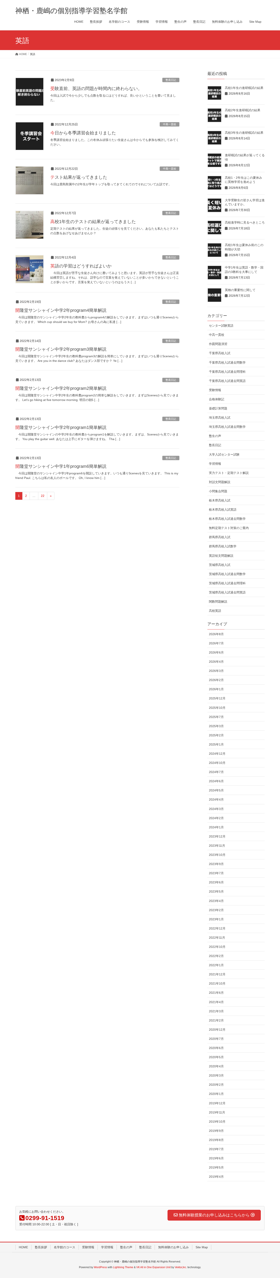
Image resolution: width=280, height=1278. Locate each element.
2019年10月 (217, 1121)
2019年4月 (216, 1176)
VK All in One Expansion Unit (153, 1267)
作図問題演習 (218, 344)
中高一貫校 (169, 124)
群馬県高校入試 (219, 537)
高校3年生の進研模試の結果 (244, 132)
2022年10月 (217, 947)
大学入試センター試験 (224, 454)
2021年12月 (217, 974)
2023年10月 (217, 855)
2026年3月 (216, 671)
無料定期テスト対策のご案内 (229, 528)
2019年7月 (216, 1149)
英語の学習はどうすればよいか (81, 266)
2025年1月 (216, 744)
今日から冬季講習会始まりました (83, 132)
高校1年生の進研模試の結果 (244, 88)
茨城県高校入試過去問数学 (227, 574)
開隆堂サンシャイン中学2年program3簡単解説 (61, 349)
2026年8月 (216, 634)
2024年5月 (216, 790)
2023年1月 (216, 919)
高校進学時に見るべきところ (245, 222)
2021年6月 (216, 992)
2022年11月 (217, 937)
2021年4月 (216, 1002)
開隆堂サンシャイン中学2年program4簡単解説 (61, 310)
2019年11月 (217, 1112)
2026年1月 (216, 689)
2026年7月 (216, 643)
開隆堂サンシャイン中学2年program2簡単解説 (61, 388)
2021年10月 (217, 983)
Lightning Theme (123, 1267)
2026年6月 (216, 652)
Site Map (202, 1247)
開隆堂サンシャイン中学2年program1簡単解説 (61, 427)
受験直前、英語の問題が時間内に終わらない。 (96, 88)
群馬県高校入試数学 (222, 546)
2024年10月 (217, 763)
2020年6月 (216, 1048)
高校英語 (215, 610)
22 (42, 496)
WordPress (100, 1267)
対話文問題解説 (219, 482)
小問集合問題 (218, 491)
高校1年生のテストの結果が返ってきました (93, 221)
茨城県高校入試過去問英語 (227, 592)
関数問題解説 (218, 601)
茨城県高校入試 (219, 565)
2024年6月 (216, 781)
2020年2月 (216, 1084)
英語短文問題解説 (221, 555)
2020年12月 (217, 1029)
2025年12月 (217, 698)
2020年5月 (216, 1057)
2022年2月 (216, 956)
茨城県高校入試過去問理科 (227, 583)
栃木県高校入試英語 (222, 509)
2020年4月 (216, 1066)
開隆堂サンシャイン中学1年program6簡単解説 (61, 466)
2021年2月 (216, 1020)
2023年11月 (217, 845)
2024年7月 (216, 772)
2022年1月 (216, 965)
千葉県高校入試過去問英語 (227, 381)
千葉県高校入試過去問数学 (227, 362)
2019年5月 (216, 1167)
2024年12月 (217, 753)
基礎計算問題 (218, 408)
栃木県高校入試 (219, 500)
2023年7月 (216, 873)
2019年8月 (216, 1140)
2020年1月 (216, 1094)
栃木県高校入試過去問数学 (227, 518)
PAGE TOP (269, 1236)
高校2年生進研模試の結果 (242, 110)
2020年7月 (216, 1038)
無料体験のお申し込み (173, 1247)
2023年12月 (217, 836)
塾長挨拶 (41, 1247)
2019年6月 (216, 1158)
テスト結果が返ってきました (78, 177)
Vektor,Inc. (181, 1267)
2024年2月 (216, 818)
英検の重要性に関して (240, 290)
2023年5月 (216, 891)
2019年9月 (216, 1130)
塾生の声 (215, 436)
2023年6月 (216, 882)
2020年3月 (216, 1075)
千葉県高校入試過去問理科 (227, 371)
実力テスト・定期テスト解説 (229, 473)
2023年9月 (216, 864)
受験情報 (215, 390)
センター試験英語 (221, 325)
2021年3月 (216, 1011)
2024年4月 (216, 799)
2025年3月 (216, 726)
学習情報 (215, 463)
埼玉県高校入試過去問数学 (227, 426)
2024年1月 (216, 827)
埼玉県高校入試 (219, 417)
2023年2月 (216, 910)
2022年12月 (217, 928)
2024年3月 (216, 809)
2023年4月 (216, 901)
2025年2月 (216, 735)
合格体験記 (216, 399)
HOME (23, 1247)
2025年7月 (216, 717)
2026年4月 (216, 661)
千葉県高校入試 (219, 353)
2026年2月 (216, 680)
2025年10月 (217, 707)
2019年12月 (217, 1103)
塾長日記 (171, 80)
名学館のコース (64, 1247)
